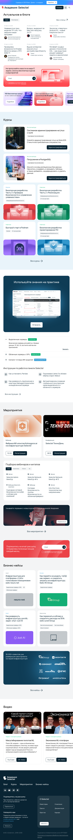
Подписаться (62, 522)
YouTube (10, 760)
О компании (58, 804)
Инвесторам (44, 804)
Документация (59, 808)
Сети (8, 469)
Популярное (14, 20)
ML (29, 469)
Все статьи (60, 20)
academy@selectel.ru (10, 819)
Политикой (23, 83)
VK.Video (21, 760)
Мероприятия (26, 784)
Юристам (43, 812)
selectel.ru (44, 823)
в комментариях (8, 821)
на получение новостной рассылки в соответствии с (17, 83)
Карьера (57, 812)
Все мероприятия (35, 531)
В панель (59, 7)
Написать (8, 826)
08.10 (49, 453)
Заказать (65, 349)
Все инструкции (11, 394)
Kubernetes (16, 469)
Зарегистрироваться (57, 147)
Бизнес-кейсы (42, 784)
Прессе (42, 808)
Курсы (14, 784)
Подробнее (10, 102)
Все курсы (35, 261)
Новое (6, 20)
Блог (6, 784)
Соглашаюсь (11, 82)
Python (24, 469)
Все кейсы (35, 690)
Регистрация (20, 453)
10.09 (9, 453)
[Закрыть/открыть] (6, 339)
